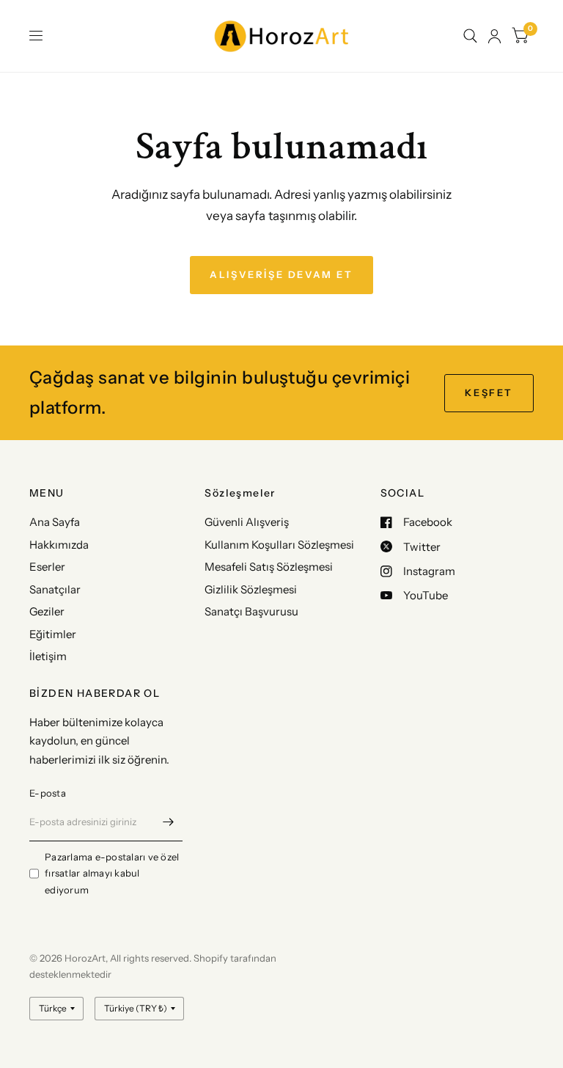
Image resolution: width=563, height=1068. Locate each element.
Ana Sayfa (54, 522)
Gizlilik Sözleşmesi (251, 589)
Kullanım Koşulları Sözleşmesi (279, 545)
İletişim (48, 656)
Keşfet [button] (489, 392)
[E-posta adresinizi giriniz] (168, 822)
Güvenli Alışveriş (247, 522)
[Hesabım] (494, 36)
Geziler (47, 611)
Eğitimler (52, 634)
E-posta (47, 793)
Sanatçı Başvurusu (251, 611)
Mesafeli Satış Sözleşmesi (269, 567)
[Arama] (470, 36)
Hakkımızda (59, 545)
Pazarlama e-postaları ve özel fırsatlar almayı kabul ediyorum (112, 873)
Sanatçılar (55, 589)
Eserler (47, 567)
